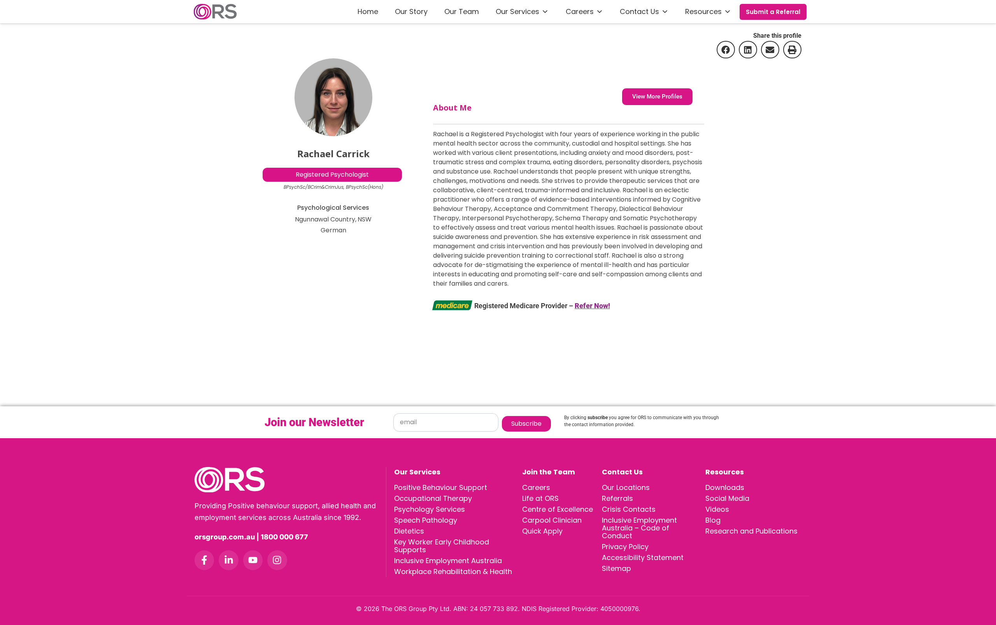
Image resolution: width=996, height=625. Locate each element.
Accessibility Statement (643, 557)
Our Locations (626, 487)
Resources (703, 11)
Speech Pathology (425, 520)
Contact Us (639, 11)
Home (368, 11)
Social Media (727, 498)
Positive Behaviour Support (440, 487)
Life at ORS (540, 498)
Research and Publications (751, 531)
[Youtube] (253, 560)
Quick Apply (542, 531)
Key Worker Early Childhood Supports (441, 546)
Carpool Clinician (552, 520)
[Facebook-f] (204, 560)
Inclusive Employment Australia (448, 560)
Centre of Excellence (557, 509)
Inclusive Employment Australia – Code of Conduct (639, 528)
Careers (580, 11)
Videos (717, 509)
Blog (713, 520)
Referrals (617, 498)
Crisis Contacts (629, 509)
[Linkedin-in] (228, 560)
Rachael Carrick (333, 153)
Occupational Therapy (433, 498)
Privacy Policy (625, 546)
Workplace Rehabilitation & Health (453, 571)
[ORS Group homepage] (290, 479)
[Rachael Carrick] (333, 97)
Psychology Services (429, 509)
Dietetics (409, 531)
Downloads (724, 487)
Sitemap (616, 568)
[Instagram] (277, 560)
